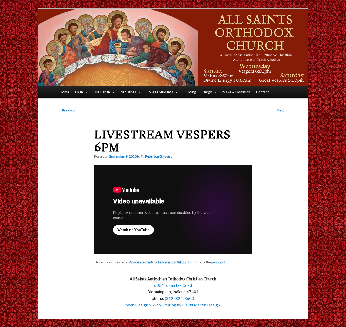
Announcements (141, 262)
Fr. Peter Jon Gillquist (156, 156)
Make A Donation (236, 92)
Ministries (128, 92)
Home (64, 92)
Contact (262, 92)
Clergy (207, 92)
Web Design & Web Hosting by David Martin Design (173, 304)
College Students (159, 92)
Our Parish (101, 92)
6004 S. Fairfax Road (173, 285)
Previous (66, 110)
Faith (79, 92)
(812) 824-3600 (179, 298)
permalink (218, 262)
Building (190, 92)
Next (282, 110)
